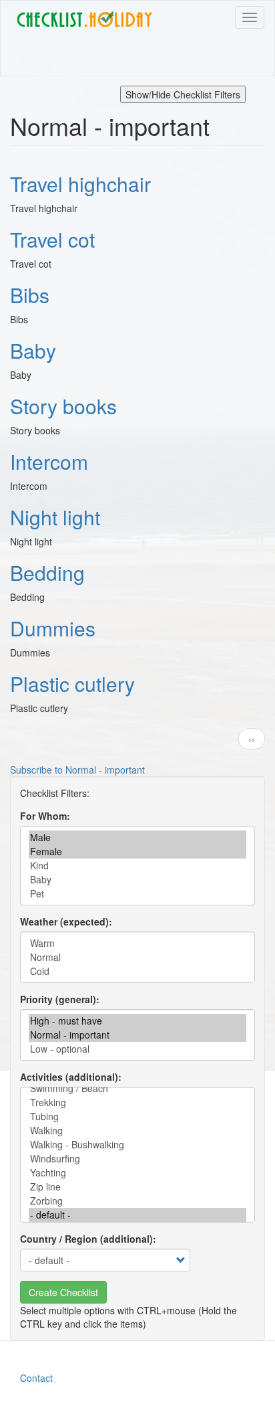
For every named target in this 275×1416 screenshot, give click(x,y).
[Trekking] (137, 1102)
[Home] (84, 19)
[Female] (137, 852)
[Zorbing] (137, 1201)
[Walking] (137, 1131)
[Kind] (137, 866)
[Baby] (137, 880)
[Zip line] (137, 1187)
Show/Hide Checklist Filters (182, 94)
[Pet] (137, 894)
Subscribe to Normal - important (77, 769)
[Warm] (137, 943)
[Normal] (137, 957)
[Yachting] (137, 1173)
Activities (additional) (69, 1076)
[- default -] (137, 1215)
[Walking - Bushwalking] (137, 1145)
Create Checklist (63, 1292)
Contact (36, 1378)
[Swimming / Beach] (137, 1088)
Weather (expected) (64, 921)
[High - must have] (137, 1021)
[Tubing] (137, 1117)
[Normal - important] (137, 1035)
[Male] (137, 837)
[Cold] (137, 971)
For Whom (43, 815)
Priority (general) (58, 999)
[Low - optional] (137, 1049)
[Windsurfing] (137, 1159)
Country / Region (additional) (86, 1238)
